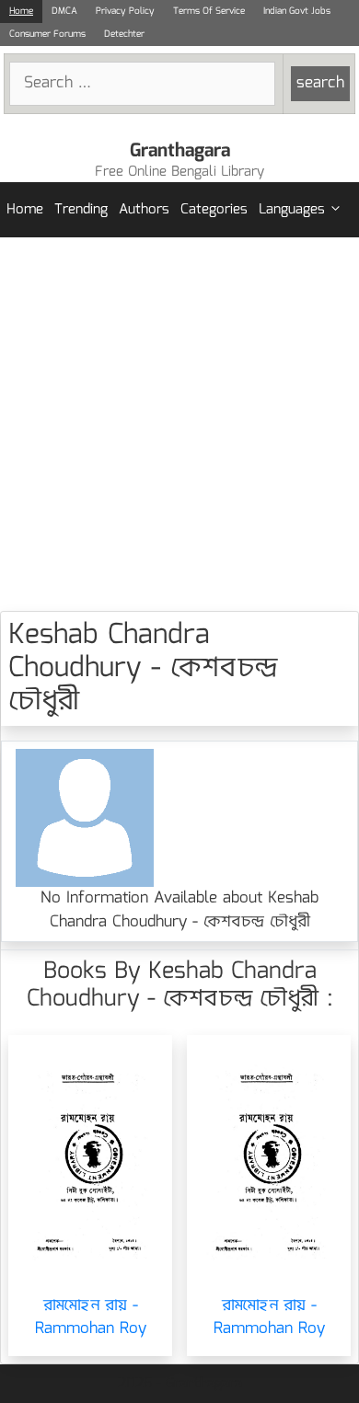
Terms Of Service (209, 11)
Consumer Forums (47, 34)
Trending (81, 210)
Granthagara (180, 151)
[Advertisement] (179, 424)
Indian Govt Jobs (296, 11)
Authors (144, 210)
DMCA (64, 11)
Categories (214, 210)
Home (21, 11)
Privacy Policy (125, 11)
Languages (292, 210)
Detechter (124, 34)
